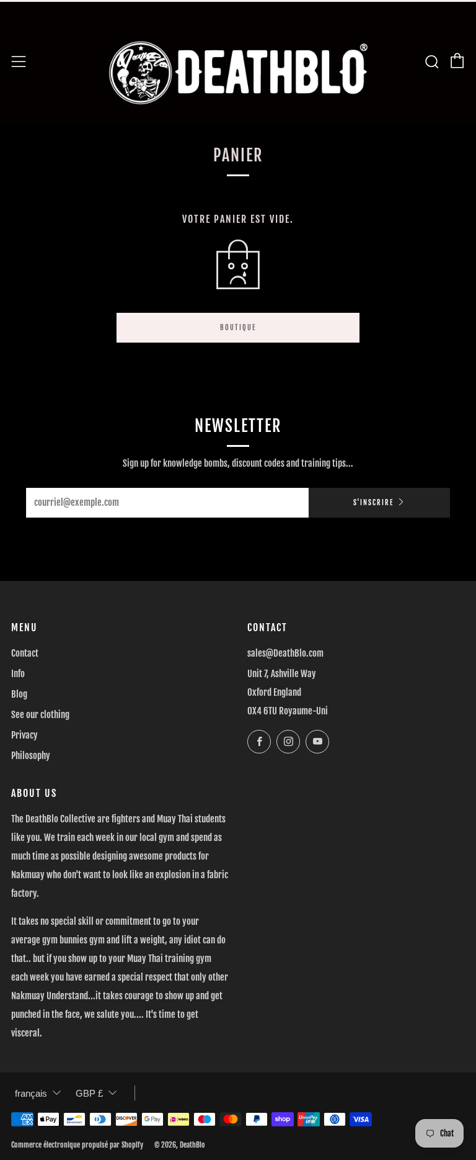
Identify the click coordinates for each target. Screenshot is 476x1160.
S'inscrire (373, 502)
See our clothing (40, 715)
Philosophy (30, 756)
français (31, 1093)
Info (18, 674)
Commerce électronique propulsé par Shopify (77, 1144)
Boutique (238, 327)
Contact (24, 653)
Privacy (24, 735)
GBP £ (89, 1093)
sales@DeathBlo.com (285, 653)
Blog (19, 694)
